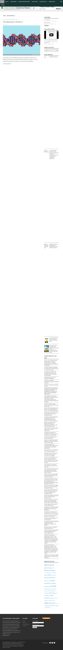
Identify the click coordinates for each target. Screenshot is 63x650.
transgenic (52, 605)
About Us (24, 622)
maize (45, 590)
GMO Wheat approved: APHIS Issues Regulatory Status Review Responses (51, 531)
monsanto (52, 590)
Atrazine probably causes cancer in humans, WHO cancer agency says (51, 405)
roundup (53, 600)
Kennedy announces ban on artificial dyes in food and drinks (51, 512)
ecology (52, 575)
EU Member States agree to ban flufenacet (50, 519)
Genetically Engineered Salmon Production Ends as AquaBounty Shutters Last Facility (51, 523)
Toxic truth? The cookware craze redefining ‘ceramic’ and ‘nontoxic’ (50, 465)
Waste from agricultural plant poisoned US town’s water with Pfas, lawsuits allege (51, 441)
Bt (54, 570)
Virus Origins (35, 1)
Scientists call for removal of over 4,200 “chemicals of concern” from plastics (50, 454)
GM (50, 586)
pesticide (51, 593)
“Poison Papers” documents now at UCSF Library (50, 505)
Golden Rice (47, 589)
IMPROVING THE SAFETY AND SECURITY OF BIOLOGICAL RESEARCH (51, 508)
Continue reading (7, 63)
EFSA (55, 575)
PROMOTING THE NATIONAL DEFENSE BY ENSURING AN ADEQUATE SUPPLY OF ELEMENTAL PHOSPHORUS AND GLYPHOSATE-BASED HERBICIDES (51, 391)
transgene (46, 605)
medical (48, 590)
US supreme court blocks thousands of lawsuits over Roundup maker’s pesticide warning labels (50, 373)
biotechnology (49, 570)
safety (46, 603)
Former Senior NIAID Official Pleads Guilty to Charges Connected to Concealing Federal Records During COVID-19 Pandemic (51, 363)
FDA (50, 580)
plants (56, 593)
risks (50, 600)
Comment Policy (25, 624)
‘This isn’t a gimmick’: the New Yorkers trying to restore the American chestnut (51, 475)
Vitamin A (48, 607)
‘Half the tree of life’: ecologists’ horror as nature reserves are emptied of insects (51, 486)
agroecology (47, 568)
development (54, 572)
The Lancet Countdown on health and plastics (50, 437)
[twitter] (50, 642)
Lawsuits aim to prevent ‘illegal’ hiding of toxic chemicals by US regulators (51, 556)
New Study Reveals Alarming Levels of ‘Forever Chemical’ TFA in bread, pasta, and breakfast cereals (50, 491)
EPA (55, 577)
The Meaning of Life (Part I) (13, 22)
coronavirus (47, 572)
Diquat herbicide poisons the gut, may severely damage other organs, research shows (51, 501)
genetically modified (50, 583)
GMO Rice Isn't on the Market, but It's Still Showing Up (51, 451)
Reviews (3, 4)
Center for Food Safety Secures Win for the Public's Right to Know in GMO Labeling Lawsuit (51, 409)
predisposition (46, 595)
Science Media (52, 1)
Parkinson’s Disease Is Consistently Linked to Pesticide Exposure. (51, 381)
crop (51, 572)
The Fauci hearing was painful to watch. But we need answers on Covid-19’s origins (51, 368)
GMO (54, 586)
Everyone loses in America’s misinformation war (50, 528)
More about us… (6, 635)
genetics (46, 586)
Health (7, 1)
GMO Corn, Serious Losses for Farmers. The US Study (51, 516)
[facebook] (52, 642)
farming (46, 580)
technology (57, 603)
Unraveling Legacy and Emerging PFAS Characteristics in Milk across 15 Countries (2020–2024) (51, 446)
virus (45, 607)
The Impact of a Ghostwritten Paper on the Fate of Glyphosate (51, 429)
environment (48, 578)
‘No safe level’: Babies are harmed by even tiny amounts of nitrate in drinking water (51, 434)
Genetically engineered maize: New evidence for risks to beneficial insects (51, 414)
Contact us (24, 625)
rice (55, 598)
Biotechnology (43, 1)
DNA (49, 575)
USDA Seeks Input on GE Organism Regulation (49, 378)
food (53, 581)
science (52, 603)
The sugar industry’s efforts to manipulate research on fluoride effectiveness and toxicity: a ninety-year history (51, 419)
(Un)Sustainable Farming (24, 1)
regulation (51, 598)
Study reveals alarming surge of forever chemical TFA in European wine (51, 496)
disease (46, 575)
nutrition (46, 593)
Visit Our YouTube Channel (49, 43)
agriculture (49, 565)
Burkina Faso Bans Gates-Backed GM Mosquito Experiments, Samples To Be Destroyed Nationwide (50, 424)
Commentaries (6, 19)
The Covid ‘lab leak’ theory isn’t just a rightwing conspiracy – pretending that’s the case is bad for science (51, 470)
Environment (13, 1)
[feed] (54, 642)
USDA (56, 605)
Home (2, 1)
